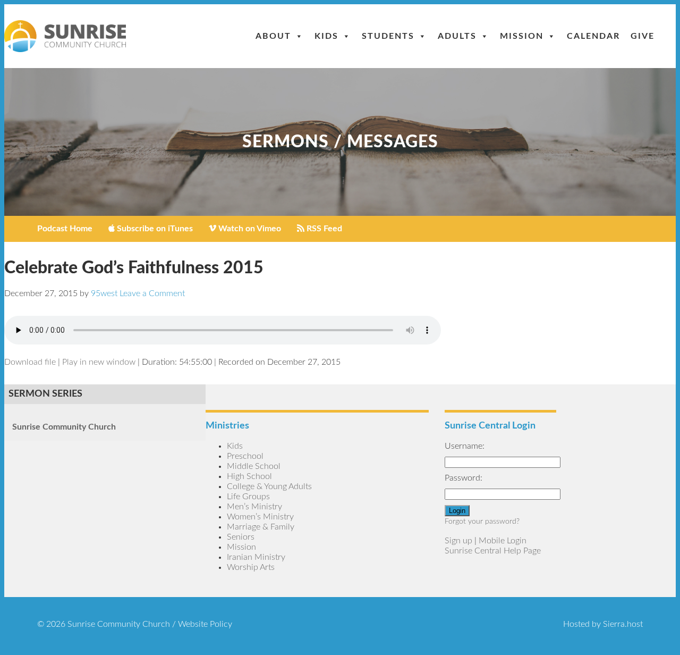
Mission (521, 36)
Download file (30, 362)
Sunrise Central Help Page (493, 551)
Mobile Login (502, 540)
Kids (326, 36)
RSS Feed (323, 228)
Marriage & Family (260, 527)
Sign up (458, 540)
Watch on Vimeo (248, 228)
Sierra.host (623, 624)
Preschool (245, 456)
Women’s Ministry (260, 517)
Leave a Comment (152, 293)
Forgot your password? (482, 521)
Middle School (253, 466)
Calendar (593, 36)
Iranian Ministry (256, 557)
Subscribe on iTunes (154, 228)
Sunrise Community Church (64, 427)
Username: (464, 446)
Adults (457, 36)
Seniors (240, 537)
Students (388, 36)
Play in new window (98, 362)
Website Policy (205, 624)
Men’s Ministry (254, 506)
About (273, 36)
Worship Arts (251, 567)
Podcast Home (64, 228)
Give (642, 36)
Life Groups (248, 496)
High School (249, 476)
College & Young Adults (269, 486)
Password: (463, 478)
